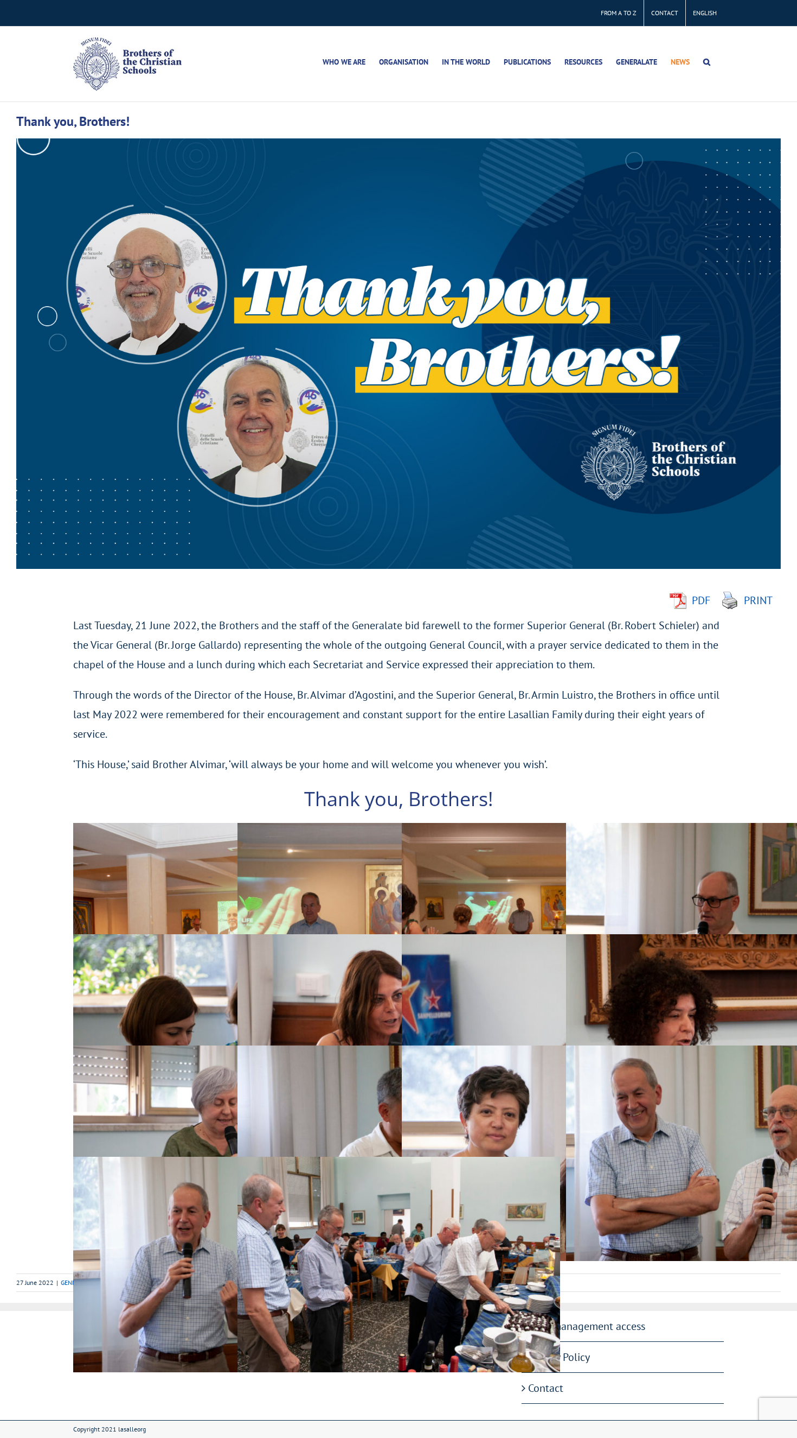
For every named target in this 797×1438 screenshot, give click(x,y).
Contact (545, 1388)
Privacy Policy (559, 1357)
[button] (706, 62)
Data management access (586, 1326)
